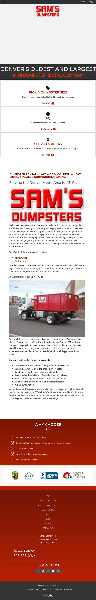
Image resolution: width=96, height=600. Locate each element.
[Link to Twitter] (43, 571)
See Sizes (48, 100)
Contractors (20, 261)
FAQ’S (48, 514)
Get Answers (48, 126)
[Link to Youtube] (53, 571)
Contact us (22, 392)
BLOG (48, 519)
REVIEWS (48, 523)
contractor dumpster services (35, 395)
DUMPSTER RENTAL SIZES (48, 505)
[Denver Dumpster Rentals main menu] (3, 2)
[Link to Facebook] (38, 571)
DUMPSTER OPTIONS (48, 500)
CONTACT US (48, 528)
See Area (48, 151)
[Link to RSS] (48, 571)
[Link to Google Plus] (58, 571)
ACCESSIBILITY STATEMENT (61, 589)
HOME (48, 496)
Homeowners (20, 257)
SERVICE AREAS (48, 510)
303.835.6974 (87, 2)
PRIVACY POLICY (42, 589)
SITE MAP (31, 589)
